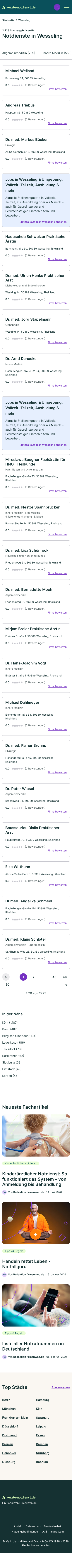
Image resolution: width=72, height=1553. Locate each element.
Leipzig (41, 1426)
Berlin (6, 1400)
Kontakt (18, 1526)
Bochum (42, 1462)
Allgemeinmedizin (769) (18, 53)
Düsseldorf (10, 1426)
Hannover (9, 1453)
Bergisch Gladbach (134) (19, 1036)
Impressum (57, 1531)
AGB (44, 1531)
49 (65, 977)
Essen (40, 1435)
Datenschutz (33, 1526)
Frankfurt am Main (15, 1417)
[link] (36, 80)
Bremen (7, 1444)
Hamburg (42, 1400)
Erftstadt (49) (12, 1069)
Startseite (8, 20)
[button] (57, 7)
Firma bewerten (57, 88)
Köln (39, 1409)
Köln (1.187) (10, 1022)
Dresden (42, 1444)
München (9, 1409)
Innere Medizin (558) (57, 53)
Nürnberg (42, 1453)
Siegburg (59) (12, 1062)
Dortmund (9, 1435)
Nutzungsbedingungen (25, 1531)
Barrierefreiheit (53, 1526)
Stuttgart (42, 1417)
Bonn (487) (10, 1029)
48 (54, 977)
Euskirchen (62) (13, 1056)
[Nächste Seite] (66, 984)
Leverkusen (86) (13, 1042)
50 (7, 984)
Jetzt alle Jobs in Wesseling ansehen (43, 221)
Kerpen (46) (10, 1076)
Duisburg (8, 1462)
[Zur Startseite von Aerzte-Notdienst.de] (18, 7)
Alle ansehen (61, 1387)
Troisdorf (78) (12, 1049)
